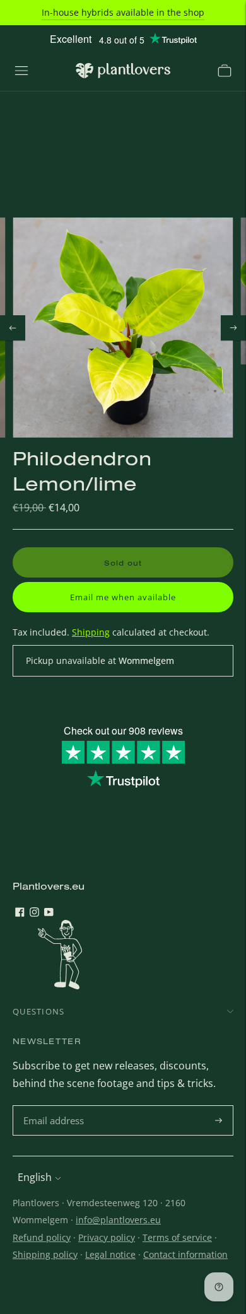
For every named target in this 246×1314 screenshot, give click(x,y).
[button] (123, 597)
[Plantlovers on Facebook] (20, 913)
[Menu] (21, 70)
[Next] (233, 327)
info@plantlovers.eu (118, 1220)
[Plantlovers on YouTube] (49, 913)
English (35, 1177)
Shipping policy (45, 1254)
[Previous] (12, 327)
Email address (55, 1106)
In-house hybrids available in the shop (123, 12)
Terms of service (177, 1237)
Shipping (91, 632)
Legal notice (110, 1254)
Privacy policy (106, 1237)
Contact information (185, 1254)
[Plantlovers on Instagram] (34, 913)
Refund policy (42, 1237)
